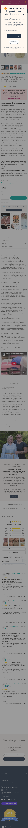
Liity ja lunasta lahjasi (14, 36)
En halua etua (14, 41)
